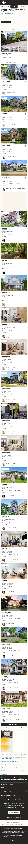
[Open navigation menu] (25, 2)
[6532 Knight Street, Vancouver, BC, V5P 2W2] (14, 80)
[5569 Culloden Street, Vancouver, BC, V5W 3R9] (14, 707)
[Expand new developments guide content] (14, 795)
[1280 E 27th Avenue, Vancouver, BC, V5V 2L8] (14, 643)
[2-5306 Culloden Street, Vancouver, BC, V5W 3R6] (14, 323)
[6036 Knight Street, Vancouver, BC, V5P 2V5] (14, 483)
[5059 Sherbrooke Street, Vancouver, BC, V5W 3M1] (14, 675)
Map (15, 6)
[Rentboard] (16, 812)
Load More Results (14, 724)
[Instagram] (15, 800)
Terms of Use (6, 757)
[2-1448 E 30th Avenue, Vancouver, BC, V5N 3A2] (14, 355)
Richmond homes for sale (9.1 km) (9, 767)
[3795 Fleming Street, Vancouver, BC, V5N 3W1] (14, 291)
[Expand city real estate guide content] (14, 784)
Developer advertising (11, 807)
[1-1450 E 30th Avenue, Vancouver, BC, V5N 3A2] (14, 387)
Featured (3, 27)
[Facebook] (8, 800)
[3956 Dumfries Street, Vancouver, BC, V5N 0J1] (14, 579)
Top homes (6, 803)
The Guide (14, 803)
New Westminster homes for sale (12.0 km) (12, 770)
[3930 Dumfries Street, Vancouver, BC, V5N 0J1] (14, 227)
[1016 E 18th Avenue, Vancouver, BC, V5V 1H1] (14, 112)
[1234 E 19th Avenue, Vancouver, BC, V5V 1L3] (14, 144)
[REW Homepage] (4, 2)
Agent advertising (18, 805)
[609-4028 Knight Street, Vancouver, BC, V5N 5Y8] (14, 515)
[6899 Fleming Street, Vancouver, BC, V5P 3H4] (14, 611)
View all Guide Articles (18, 753)
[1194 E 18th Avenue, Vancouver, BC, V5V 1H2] (14, 259)
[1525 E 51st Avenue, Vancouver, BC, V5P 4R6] (14, 47)
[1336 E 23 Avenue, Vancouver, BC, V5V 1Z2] (14, 547)
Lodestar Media (17, 816)
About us (9, 805)
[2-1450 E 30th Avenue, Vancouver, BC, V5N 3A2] (14, 451)
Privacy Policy (7, 834)
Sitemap (13, 809)
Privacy (14, 817)
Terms (19, 817)
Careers (22, 807)
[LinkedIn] (19, 800)
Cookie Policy (5, 836)
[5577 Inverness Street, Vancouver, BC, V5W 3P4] (14, 176)
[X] (12, 800)
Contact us (22, 803)
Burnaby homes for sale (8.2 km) (9, 764)
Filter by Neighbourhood (7, 13)
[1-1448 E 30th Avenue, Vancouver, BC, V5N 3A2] (14, 419)
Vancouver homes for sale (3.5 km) (10, 761)
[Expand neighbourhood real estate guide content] (14, 788)
